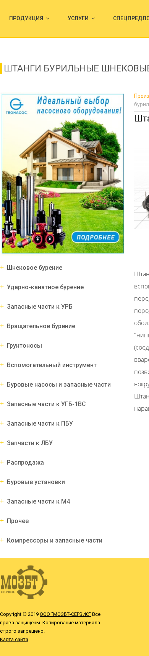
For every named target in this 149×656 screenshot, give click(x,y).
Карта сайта (14, 639)
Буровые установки (36, 482)
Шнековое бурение (34, 267)
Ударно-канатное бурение (45, 287)
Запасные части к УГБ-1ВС (46, 404)
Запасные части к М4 (38, 501)
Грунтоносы (24, 345)
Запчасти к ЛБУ (30, 443)
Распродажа (25, 462)
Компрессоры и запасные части (54, 540)
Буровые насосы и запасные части (59, 384)
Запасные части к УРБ (40, 306)
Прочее (18, 521)
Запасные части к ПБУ (40, 423)
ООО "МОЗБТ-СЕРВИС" (65, 614)
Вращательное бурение (41, 326)
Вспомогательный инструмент (52, 365)
